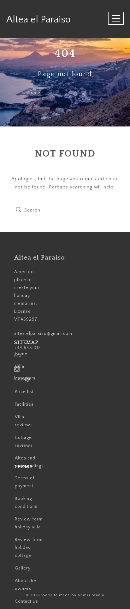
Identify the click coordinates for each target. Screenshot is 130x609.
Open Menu (111, 19)
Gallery (23, 568)
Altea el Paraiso (49, 19)
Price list (24, 391)
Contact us (26, 601)
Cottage (23, 379)
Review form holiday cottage (29, 547)
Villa (19, 366)
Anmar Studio (91, 595)
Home (21, 353)
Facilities (24, 404)
